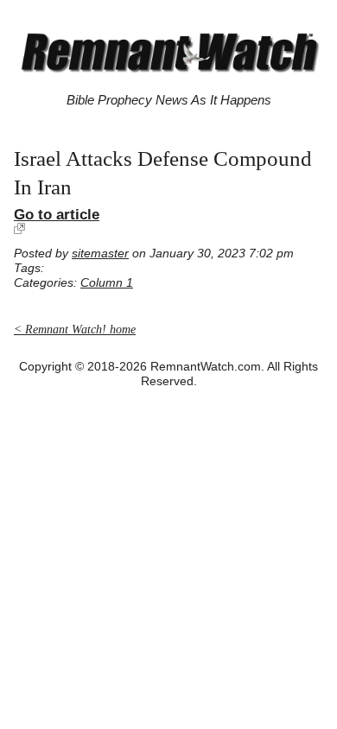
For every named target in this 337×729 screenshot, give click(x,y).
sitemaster (100, 253)
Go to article (56, 214)
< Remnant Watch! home (75, 329)
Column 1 (106, 282)
